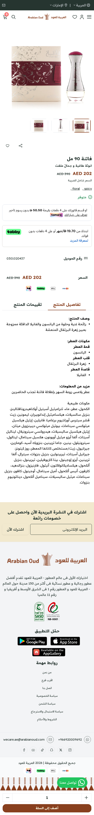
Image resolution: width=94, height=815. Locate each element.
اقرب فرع (47, 680)
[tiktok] (42, 750)
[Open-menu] (89, 16)
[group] (47, 70)
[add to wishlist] (7, 145)
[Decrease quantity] (7, 797)
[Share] (20, 145)
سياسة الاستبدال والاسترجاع (47, 711)
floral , (75, 189)
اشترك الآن (15, 529)
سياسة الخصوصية (47, 695)
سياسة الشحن (47, 703)
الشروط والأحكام (47, 719)
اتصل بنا (47, 688)
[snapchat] (51, 750)
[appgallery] (49, 652)
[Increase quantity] (86, 797)
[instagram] (69, 750)
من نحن (47, 672)
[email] (4, 5)
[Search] (13, 17)
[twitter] (60, 750)
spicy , (87, 189)
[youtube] (33, 750)
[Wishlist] (74, 17)
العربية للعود (26, 763)
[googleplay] (32, 641)
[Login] (81, 17)
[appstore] (65, 641)
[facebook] (24, 750)
